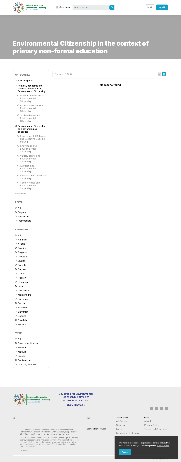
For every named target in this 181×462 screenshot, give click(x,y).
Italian (21, 286)
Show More (20, 193)
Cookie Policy (163, 446)
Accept (125, 452)
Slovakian (23, 307)
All (19, 208)
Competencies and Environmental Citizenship (30, 185)
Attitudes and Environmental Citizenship (28, 168)
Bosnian (22, 248)
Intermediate (24, 220)
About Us (149, 421)
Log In (150, 7)
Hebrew (22, 277)
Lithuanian (23, 290)
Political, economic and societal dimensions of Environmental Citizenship (32, 88)
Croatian (22, 256)
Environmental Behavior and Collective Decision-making (33, 139)
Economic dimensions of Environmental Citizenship (33, 108)
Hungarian (23, 282)
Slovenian (23, 311)
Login (119, 429)
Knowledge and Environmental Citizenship (28, 148)
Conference (24, 360)
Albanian (22, 239)
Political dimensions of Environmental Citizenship (32, 98)
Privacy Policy (152, 425)
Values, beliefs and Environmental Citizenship (30, 158)
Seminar (22, 347)
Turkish (22, 324)
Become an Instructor (128, 433)
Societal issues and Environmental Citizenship (30, 118)
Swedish (22, 320)
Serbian (22, 303)
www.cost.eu (25, 450)
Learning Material (27, 364)
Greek (21, 273)
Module (22, 351)
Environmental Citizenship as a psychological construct (32, 129)
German (22, 269)
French (22, 265)
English (21, 260)
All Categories (25, 80)
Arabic (21, 243)
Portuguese (24, 299)
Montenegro (24, 294)
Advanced (23, 216)
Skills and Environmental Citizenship (33, 177)
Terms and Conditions (156, 429)
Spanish (22, 316)
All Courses (122, 421)
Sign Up (162, 7)
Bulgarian (23, 252)
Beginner (22, 212)
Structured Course (28, 343)
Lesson (21, 356)
